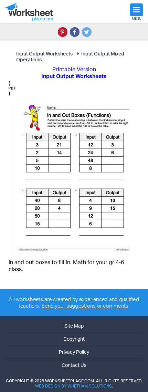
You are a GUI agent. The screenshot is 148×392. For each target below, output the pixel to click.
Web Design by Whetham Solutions (73, 386)
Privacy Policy (74, 352)
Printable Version (74, 69)
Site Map (74, 326)
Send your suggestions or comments (84, 305)
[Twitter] (87, 32)
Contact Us (74, 365)
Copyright (74, 339)
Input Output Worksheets (44, 53)
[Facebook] (75, 32)
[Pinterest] (62, 32)
